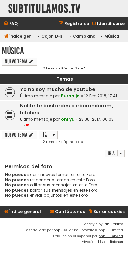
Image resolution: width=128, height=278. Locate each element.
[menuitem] (10, 23)
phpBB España (110, 236)
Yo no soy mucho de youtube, (58, 89)
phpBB (58, 230)
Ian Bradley (113, 224)
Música (13, 51)
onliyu (68, 119)
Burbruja (70, 95)
